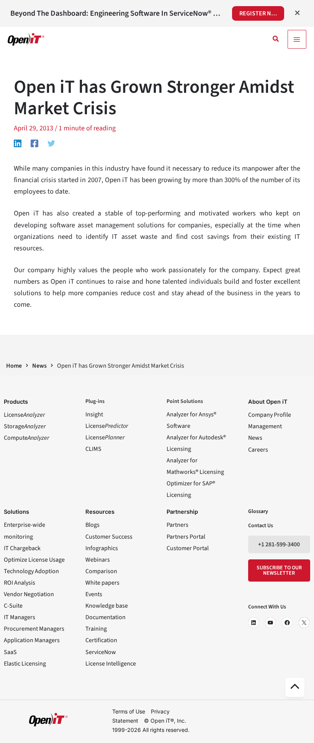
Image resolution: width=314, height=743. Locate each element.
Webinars (97, 560)
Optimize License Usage (34, 560)
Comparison (101, 571)
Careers (258, 449)
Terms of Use (128, 711)
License (24, 415)
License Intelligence (110, 663)
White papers (102, 583)
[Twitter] (51, 143)
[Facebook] (34, 143)
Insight (94, 414)
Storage (25, 426)
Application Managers (32, 640)
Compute (26, 438)
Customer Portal (188, 548)
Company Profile (269, 415)
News (255, 438)
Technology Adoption (31, 571)
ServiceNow (100, 652)
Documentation (105, 617)
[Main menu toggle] (297, 39)
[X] (304, 622)
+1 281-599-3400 (279, 544)
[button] (276, 39)
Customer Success (108, 537)
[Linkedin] (17, 143)
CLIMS (93, 449)
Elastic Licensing (25, 663)
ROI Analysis (19, 583)
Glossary (258, 511)
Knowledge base (106, 606)
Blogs (92, 525)
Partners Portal (186, 537)
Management (265, 426)
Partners (177, 525)
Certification (101, 640)
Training (96, 629)
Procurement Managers (34, 629)
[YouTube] (270, 622)
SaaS (10, 652)
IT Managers (19, 617)
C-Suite (13, 606)
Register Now (259, 13)
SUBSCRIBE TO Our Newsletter (279, 570)
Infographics (101, 548)
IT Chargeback (22, 548)
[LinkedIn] (253, 622)
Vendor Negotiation (29, 594)
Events (93, 594)
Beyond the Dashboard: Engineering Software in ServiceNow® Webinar (115, 13)
